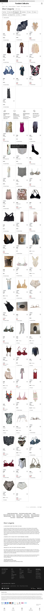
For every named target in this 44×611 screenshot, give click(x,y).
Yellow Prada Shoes (35, 514)
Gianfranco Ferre (26, 516)
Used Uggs (18, 516)
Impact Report (38, 574)
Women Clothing (12, 6)
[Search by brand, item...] (2, 3)
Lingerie (18, 6)
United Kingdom (6, 604)
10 (38, 507)
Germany (15, 604)
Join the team (38, 576)
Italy (20, 604)
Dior (6, 6)
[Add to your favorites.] (14, 34)
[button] (42, 3)
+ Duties (19, 207)
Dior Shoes (12, 517)
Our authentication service (14, 574)
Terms (18, 585)
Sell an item (22, 575)
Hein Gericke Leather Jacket (25, 513)
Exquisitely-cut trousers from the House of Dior (13, 561)
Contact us (30, 572)
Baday (34, 513)
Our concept (4, 570)
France (2, 604)
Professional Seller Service (22, 577)
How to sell (21, 570)
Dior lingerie (6, 549)
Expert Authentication (16, 114)
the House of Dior (17, 528)
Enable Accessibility (4, 1)
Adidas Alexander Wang (12, 513)
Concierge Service (3, 573)
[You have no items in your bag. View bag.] (42, 3)
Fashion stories (38, 577)
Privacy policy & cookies (24, 585)
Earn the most (36, 113)
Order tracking (12, 571)
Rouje (14, 516)
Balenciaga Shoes (35, 516)
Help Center (30, 570)
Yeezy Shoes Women (29, 517)
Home (3, 6)
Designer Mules (20, 517)
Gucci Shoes (26, 514)
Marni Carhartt (19, 514)
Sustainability (38, 573)
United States (11, 604)
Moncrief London (7, 516)
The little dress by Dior (8, 559)
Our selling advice (21, 573)
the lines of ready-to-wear (19, 556)
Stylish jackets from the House (10, 560)
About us (37, 571)
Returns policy (12, 578)
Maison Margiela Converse (9, 514)
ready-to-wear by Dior (18, 539)
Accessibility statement (5, 585)
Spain (18, 604)
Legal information (13, 585)
